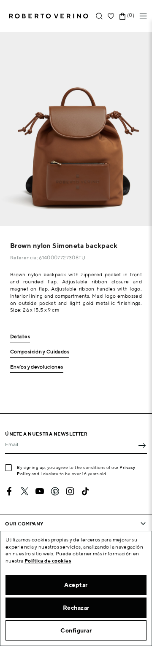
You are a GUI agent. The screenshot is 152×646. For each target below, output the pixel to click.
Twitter (24, 491)
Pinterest (55, 491)
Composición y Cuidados (39, 352)
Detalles (20, 336)
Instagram (70, 491)
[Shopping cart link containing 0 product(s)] (122, 16)
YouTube (39, 491)
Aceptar (76, 584)
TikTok (85, 491)
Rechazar (76, 607)
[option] (76, 129)
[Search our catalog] (99, 16)
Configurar (76, 630)
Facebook (9, 491)
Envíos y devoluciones (36, 367)
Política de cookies (47, 560)
